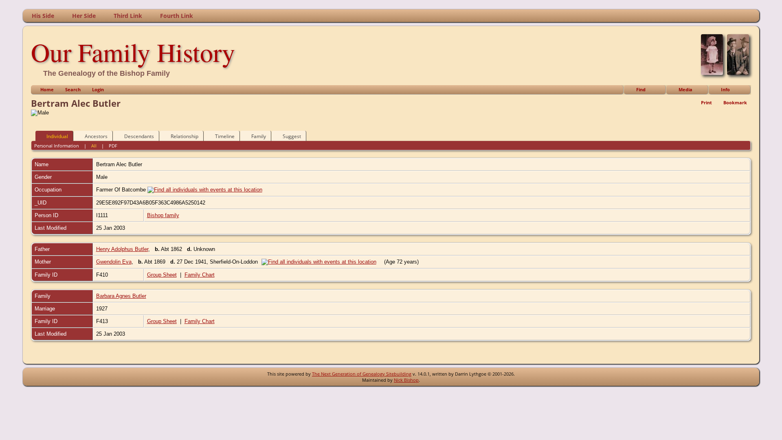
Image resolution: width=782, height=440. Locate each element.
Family (258, 136)
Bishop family (163, 215)
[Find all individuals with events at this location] (204, 190)
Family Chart (200, 275)
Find (641, 89)
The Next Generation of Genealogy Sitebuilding (361, 374)
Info (725, 89)
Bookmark (735, 102)
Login (98, 89)
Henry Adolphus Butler (122, 249)
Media (685, 89)
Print (706, 102)
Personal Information (56, 146)
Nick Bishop (406, 380)
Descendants (139, 136)
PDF (113, 146)
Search (73, 89)
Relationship (184, 136)
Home (47, 89)
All (94, 146)
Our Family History (133, 51)
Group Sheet (162, 275)
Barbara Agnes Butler (121, 296)
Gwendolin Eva (114, 262)
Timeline (225, 136)
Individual (57, 136)
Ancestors (96, 136)
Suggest (292, 136)
